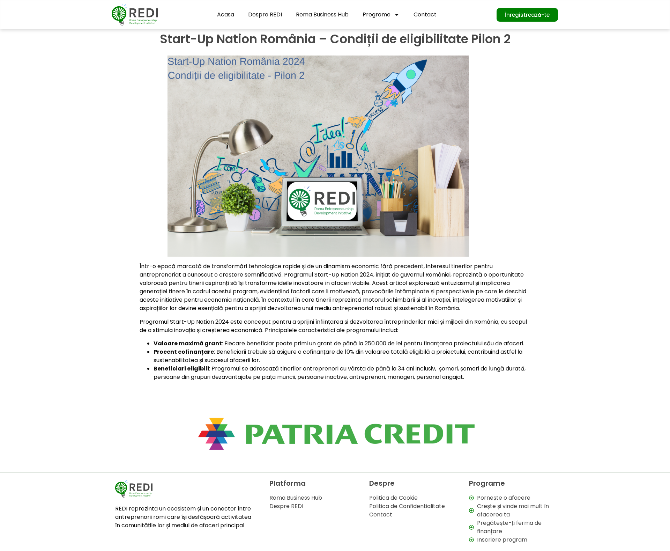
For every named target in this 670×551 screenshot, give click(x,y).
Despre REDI (265, 14)
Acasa (225, 14)
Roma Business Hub (322, 14)
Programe (376, 14)
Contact (425, 14)
